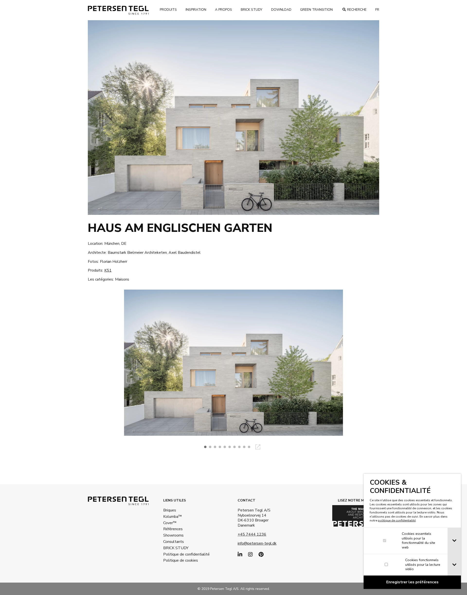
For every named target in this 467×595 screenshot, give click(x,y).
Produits (168, 9)
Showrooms (173, 535)
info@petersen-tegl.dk (257, 543)
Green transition (316, 9)
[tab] (454, 541)
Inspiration (196, 9)
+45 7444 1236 (252, 534)
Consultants (173, 541)
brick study (251, 9)
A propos (223, 9)
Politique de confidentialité (179, 554)
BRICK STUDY (176, 548)
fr (377, 9)
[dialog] (412, 531)
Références (173, 529)
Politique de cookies (179, 560)
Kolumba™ (172, 516)
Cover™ (170, 523)
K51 (108, 270)
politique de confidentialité (397, 520)
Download (281, 9)
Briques (169, 510)
